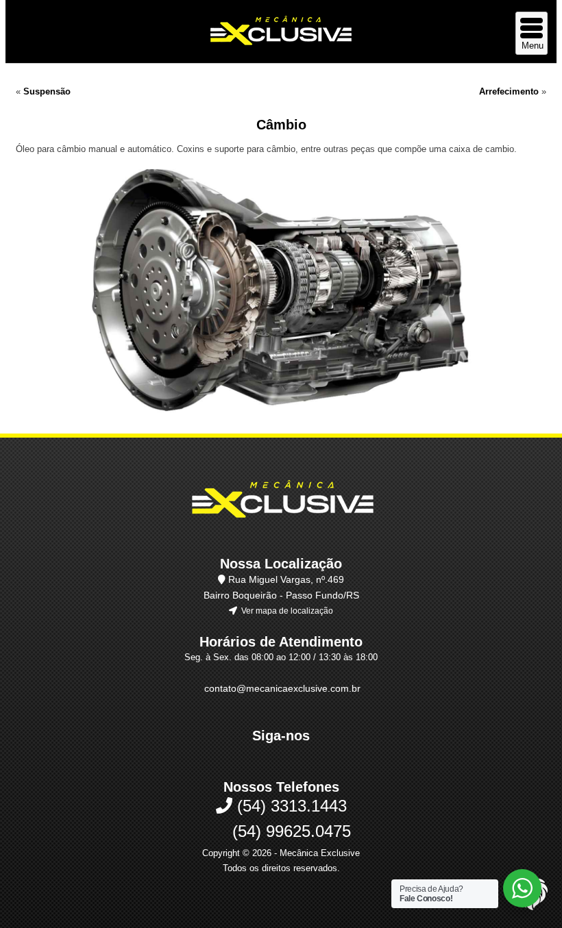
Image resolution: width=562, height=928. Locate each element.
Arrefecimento (509, 91)
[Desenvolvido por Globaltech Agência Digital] (532, 908)
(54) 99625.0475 (289, 831)
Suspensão (47, 91)
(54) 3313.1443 (289, 806)
